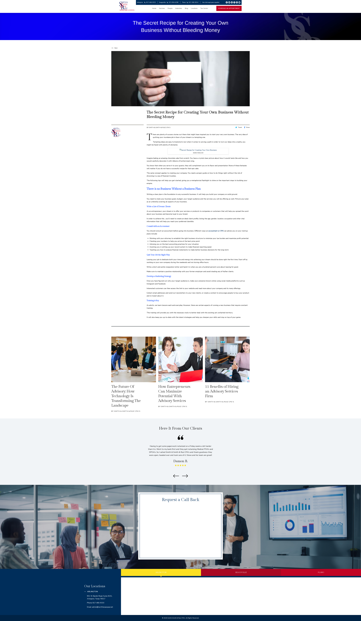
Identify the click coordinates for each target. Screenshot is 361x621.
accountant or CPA (216, 231)
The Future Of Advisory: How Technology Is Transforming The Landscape (126, 396)
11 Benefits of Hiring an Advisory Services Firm (221, 391)
